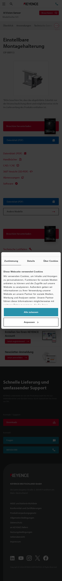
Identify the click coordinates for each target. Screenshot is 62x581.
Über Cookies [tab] (50, 261)
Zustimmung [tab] (11, 261)
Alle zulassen (31, 312)
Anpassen (29, 322)
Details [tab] (31, 261)
